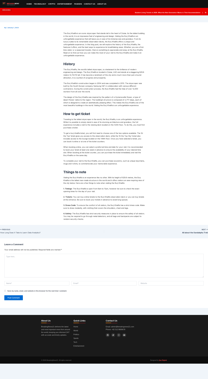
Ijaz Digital (163, 360)
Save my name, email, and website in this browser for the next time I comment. (37, 291)
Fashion (78, 4)
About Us (101, 4)
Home (29, 4)
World (75, 331)
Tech (75, 342)
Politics (76, 334)
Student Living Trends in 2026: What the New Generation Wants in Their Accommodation (162, 12)
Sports (75, 338)
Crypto (51, 4)
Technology (40, 4)
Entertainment (64, 4)
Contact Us (89, 4)
